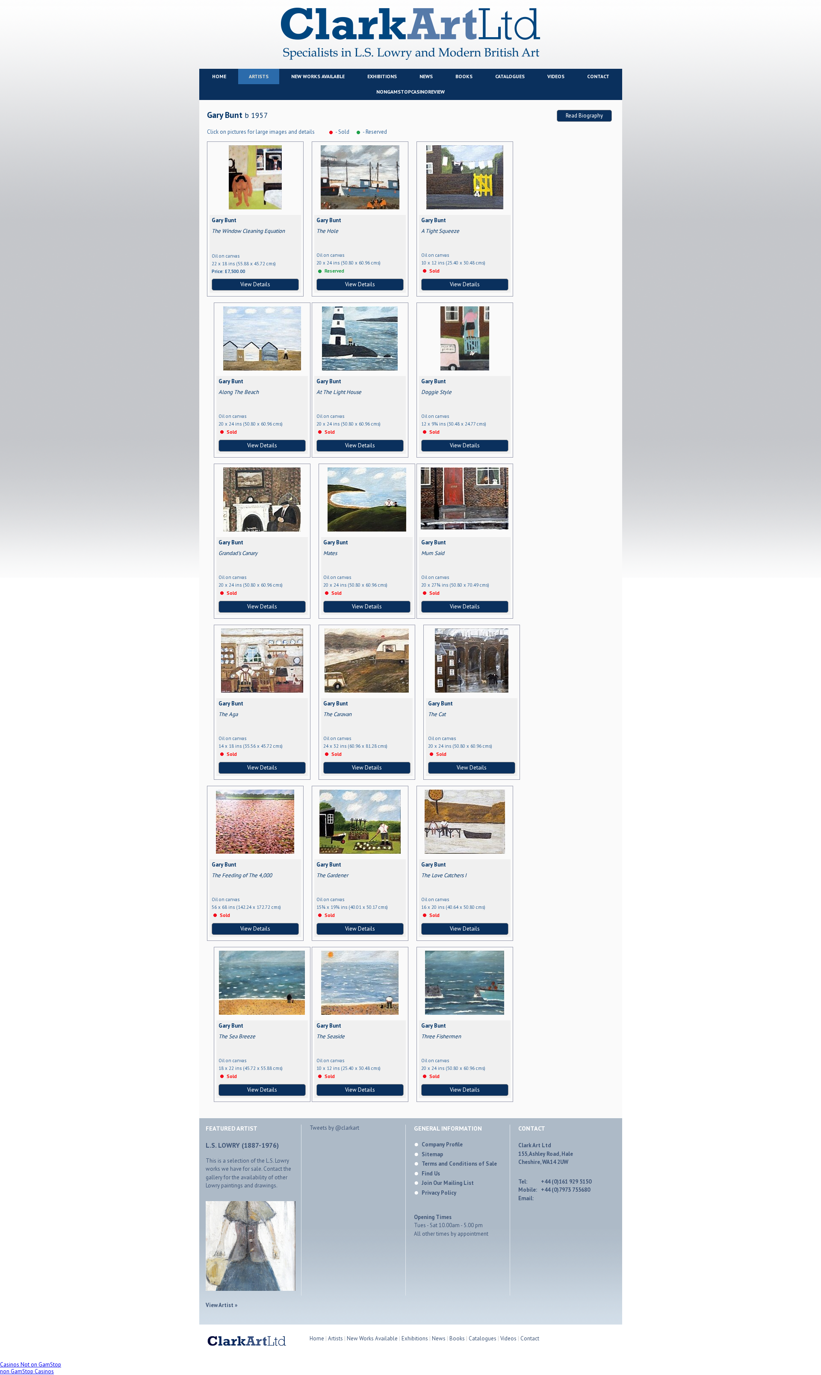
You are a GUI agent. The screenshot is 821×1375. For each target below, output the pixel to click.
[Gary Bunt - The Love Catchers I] (465, 851)
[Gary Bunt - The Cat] (471, 690)
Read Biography (584, 115)
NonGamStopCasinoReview (410, 91)
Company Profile (442, 1144)
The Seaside (330, 1036)
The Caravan (337, 714)
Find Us (431, 1173)
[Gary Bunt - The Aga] (262, 690)
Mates (330, 553)
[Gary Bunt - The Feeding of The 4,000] (255, 851)
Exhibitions (382, 76)
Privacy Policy (439, 1192)
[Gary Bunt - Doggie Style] (464, 368)
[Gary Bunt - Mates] (367, 529)
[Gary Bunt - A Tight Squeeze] (464, 207)
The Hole (327, 231)
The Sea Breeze (237, 1036)
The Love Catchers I (444, 875)
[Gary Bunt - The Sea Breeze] (262, 1013)
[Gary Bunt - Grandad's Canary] (262, 529)
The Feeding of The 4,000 (242, 875)
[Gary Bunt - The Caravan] (367, 690)
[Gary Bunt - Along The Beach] (262, 368)
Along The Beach (239, 392)
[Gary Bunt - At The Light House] (360, 368)
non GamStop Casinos (27, 1371)
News (426, 76)
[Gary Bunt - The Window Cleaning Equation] (255, 207)
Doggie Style (436, 392)
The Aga (228, 714)
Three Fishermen (441, 1036)
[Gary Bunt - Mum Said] (464, 527)
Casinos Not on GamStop (30, 1364)
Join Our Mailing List (448, 1183)
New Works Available (318, 76)
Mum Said (432, 553)
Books (464, 76)
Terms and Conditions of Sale (459, 1163)
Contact (598, 76)
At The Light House (338, 392)
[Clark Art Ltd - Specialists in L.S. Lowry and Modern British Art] (410, 58)
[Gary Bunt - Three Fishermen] (464, 1013)
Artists (259, 76)
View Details (255, 284)
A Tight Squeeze (440, 231)
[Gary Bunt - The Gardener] (360, 851)
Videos (555, 76)
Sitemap (432, 1154)
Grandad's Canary (238, 553)
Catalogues (510, 76)
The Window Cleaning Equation (248, 231)
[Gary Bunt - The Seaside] (360, 1013)
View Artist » (221, 1305)
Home (219, 76)
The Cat (437, 714)
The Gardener (332, 875)
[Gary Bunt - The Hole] (360, 207)
